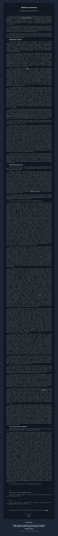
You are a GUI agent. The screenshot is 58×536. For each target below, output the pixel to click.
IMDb (29, 516)
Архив (42, 525)
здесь (46, 510)
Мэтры (14, 525)
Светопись (19, 525)
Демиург (42, 526)
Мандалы (30, 526)
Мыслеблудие (26, 525)
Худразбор (24, 526)
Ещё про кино (29, 522)
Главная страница (29, 528)
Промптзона (36, 526)
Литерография (17, 526)
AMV (36, 525)
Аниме (32, 525)
